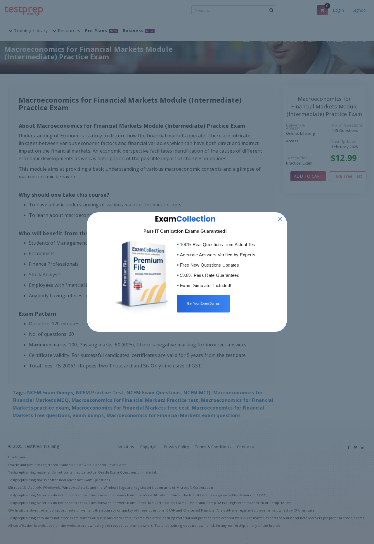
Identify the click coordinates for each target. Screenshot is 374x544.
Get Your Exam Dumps (203, 303)
